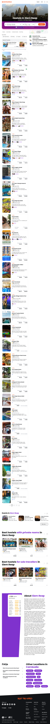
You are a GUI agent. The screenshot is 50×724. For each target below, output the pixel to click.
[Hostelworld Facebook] (3, 704)
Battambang (29, 680)
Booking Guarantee (35, 709)
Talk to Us (27, 715)
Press (43, 706)
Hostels (27, 704)
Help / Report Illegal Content (28, 718)
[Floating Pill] (10, 505)
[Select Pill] (45, 2)
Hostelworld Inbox (44, 719)
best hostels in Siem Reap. (38, 621)
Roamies (35, 719)
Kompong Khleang (37, 683)
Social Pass (36, 704)
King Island (44, 686)
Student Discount (37, 716)
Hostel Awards (36, 711)
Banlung (37, 686)
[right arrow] (47, 513)
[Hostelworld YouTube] (10, 704)
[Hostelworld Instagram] (7, 704)
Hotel (13, 491)
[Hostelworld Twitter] (5, 704)
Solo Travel (36, 714)
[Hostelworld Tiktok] (14, 704)
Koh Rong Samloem (31, 676)
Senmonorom (30, 686)
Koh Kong (29, 683)
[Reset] (20, 24)
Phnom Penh (29, 670)
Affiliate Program (44, 716)
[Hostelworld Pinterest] (12, 704)
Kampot (38, 673)
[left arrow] (45, 513)
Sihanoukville (38, 670)
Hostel (13, 52)
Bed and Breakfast (27, 709)
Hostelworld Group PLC (44, 704)
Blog (34, 706)
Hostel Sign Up (44, 714)
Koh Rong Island (30, 673)
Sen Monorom (38, 680)
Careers (43, 709)
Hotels (27, 706)
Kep (38, 676)
